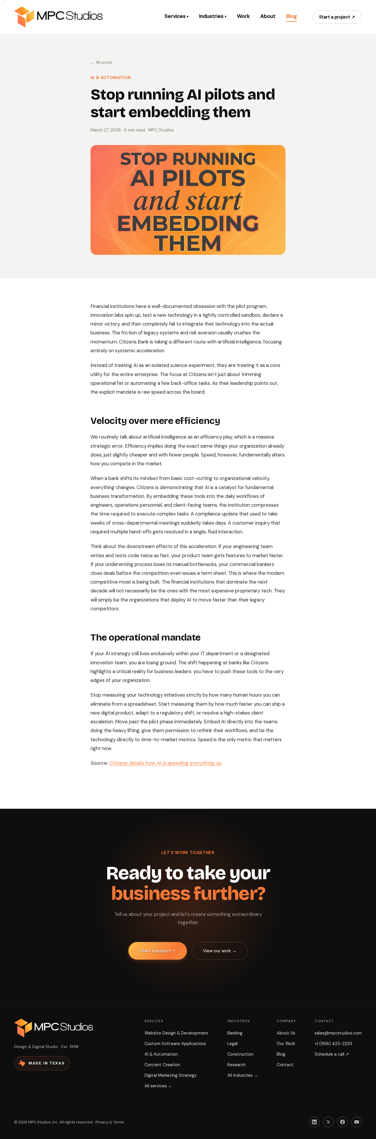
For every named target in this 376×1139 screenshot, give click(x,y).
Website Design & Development (177, 1033)
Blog (291, 16)
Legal (232, 1043)
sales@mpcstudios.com (338, 1033)
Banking (234, 1033)
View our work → (219, 951)
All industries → (242, 1075)
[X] (328, 1122)
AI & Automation (161, 1054)
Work (243, 16)
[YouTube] (356, 1122)
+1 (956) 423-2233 (333, 1043)
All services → (158, 1086)
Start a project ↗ (337, 17)
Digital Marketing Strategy (171, 1075)
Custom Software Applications (175, 1043)
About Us (286, 1033)
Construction (240, 1054)
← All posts (101, 62)
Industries (212, 16)
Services (176, 16)
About (268, 16)
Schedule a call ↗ (332, 1054)
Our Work (286, 1043)
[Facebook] (342, 1122)
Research (236, 1064)
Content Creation (162, 1064)
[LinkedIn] (314, 1122)
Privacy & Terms (109, 1122)
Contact (285, 1064)
